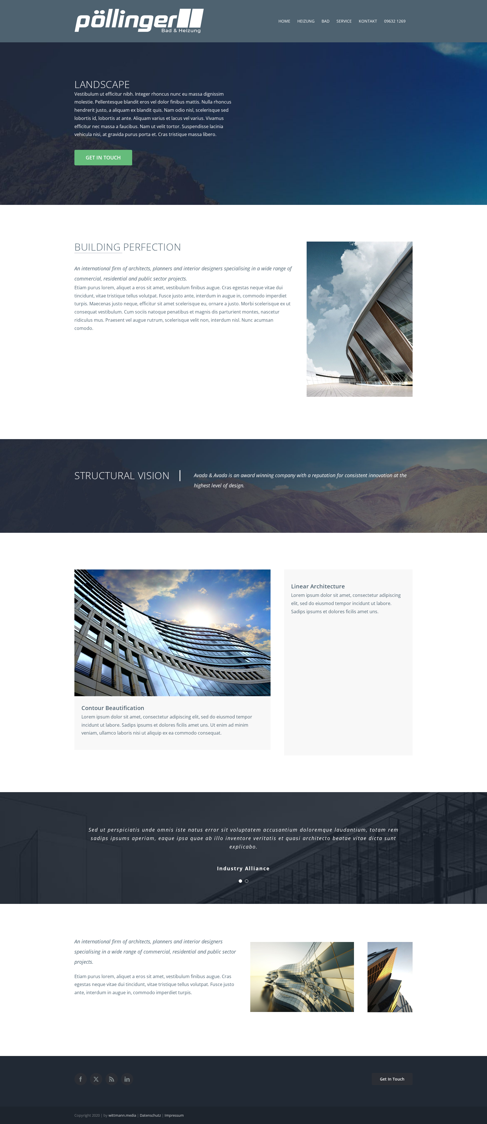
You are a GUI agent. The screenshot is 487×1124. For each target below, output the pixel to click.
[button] (240, 881)
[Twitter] (96, 1079)
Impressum (174, 1115)
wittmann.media (122, 1115)
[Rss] (111, 1079)
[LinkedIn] (127, 1079)
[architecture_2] (172, 572)
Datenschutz (150, 1115)
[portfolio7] (302, 944)
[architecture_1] (360, 244)
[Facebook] (80, 1079)
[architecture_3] (390, 944)
